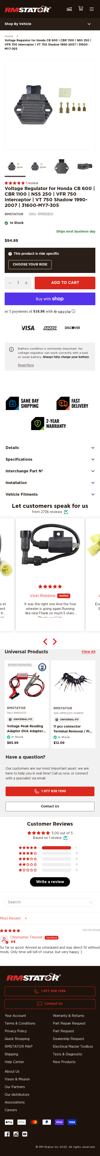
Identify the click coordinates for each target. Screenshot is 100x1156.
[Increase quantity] (26, 283)
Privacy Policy (16, 1031)
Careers (11, 1110)
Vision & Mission (17, 1079)
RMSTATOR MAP (19, 1046)
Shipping (11, 1054)
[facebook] (7, 1134)
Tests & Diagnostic (67, 1054)
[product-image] (27, 682)
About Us (12, 1071)
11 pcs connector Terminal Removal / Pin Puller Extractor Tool (72, 731)
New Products (64, 1062)
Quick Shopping (17, 1039)
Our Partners (15, 1087)
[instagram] (15, 1134)
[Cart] (80, 9)
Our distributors (17, 1094)
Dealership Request (68, 1039)
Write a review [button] (50, 882)
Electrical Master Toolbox (73, 1046)
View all (88, 652)
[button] (15, 183)
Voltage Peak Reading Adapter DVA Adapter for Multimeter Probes (25, 731)
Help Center (14, 1062)
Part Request (63, 1031)
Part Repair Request (69, 1023)
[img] (10, 931)
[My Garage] (69, 9)
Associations (15, 1102)
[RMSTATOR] (28, 9)
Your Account (15, 1016)
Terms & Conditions (20, 1023)
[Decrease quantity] (10, 283)
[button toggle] (89, 24)
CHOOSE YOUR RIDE (30, 264)
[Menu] (91, 9)
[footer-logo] (34, 977)
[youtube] (24, 1134)
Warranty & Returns (68, 1016)
